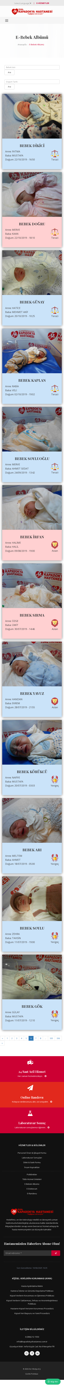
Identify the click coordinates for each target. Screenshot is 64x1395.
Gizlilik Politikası (31, 1374)
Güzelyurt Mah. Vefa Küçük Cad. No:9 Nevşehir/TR (32, 1346)
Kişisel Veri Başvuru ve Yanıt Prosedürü (32, 1313)
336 (58, 1038)
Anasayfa (22, 44)
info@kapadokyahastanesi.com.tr (32, 1341)
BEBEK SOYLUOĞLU (32, 458)
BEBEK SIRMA (32, 615)
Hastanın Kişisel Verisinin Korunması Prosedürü (32, 1308)
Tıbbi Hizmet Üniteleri (32, 1179)
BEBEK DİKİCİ (32, 145)
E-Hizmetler (42, 3)
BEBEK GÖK (32, 1006)
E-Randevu (32, 1193)
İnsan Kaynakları (32, 1167)
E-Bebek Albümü (32, 1184)
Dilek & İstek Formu (32, 1162)
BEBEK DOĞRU (32, 223)
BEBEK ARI (32, 849)
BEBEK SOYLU (32, 928)
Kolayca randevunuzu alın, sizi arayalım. (30, 1101)
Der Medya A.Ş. (35, 1369)
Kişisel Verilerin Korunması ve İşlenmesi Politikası (32, 1295)
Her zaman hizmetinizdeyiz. (30, 1076)
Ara (9, 72)
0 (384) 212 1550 (32, 1336)
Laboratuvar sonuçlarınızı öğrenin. (30, 1127)
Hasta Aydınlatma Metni (32, 1286)
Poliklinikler (32, 1174)
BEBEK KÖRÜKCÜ (32, 771)
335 (51, 1038)
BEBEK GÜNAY (32, 302)
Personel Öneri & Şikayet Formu (32, 1153)
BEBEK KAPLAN (32, 380)
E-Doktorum (32, 1188)
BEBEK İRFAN (32, 536)
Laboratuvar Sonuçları (32, 1157)
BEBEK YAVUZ (32, 693)
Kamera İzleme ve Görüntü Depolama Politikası (32, 1290)
